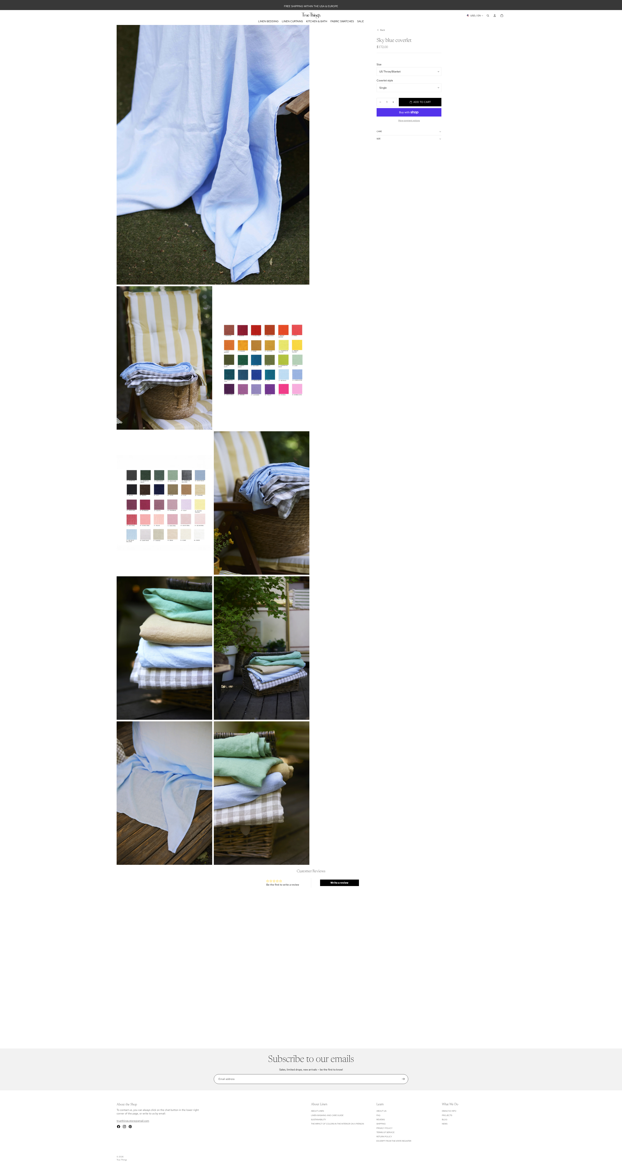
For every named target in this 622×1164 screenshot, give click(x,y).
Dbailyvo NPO (449, 1111)
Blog (444, 1119)
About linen (317, 1111)
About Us (381, 1111)
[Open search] (487, 15)
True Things (122, 1159)
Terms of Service (385, 1132)
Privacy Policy (384, 1128)
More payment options (409, 120)
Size (379, 64)
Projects (447, 1115)
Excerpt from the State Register (393, 1141)
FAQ (378, 1115)
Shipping (381, 1124)
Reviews (380, 1119)
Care (379, 131)
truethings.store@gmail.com (133, 1121)
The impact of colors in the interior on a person (337, 1124)
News (444, 1124)
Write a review (339, 882)
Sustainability (318, 1119)
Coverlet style (385, 80)
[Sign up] (403, 1079)
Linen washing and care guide (327, 1115)
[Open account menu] (494, 15)
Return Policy (384, 1136)
